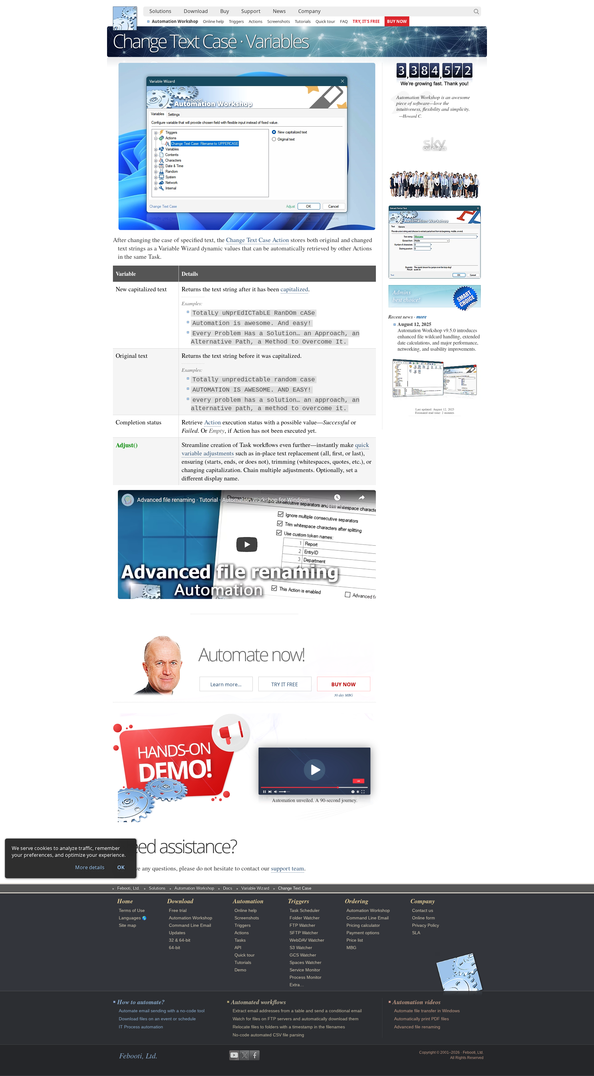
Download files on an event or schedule (157, 1018)
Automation (248, 900)
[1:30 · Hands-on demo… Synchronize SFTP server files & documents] (314, 771)
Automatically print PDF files (421, 1018)
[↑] (246, 84)
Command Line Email (190, 925)
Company (309, 11)
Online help (213, 21)
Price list (354, 940)
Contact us (422, 910)
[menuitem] (160, 11)
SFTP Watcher (304, 932)
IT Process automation (141, 1026)
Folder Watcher (305, 917)
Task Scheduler (305, 910)
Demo (240, 969)
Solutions (160, 11)
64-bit (174, 947)
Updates (177, 932)
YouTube (234, 1055)
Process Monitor (305, 977)
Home (125, 900)
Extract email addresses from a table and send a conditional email (297, 1010)
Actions (255, 21)
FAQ (344, 21)
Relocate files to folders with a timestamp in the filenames (289, 1026)
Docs (227, 888)
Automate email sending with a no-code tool (161, 1010)
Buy (224, 11)
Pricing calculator (363, 925)
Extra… (297, 984)
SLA (416, 932)
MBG (351, 947)
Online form (423, 917)
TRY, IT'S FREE (366, 21)
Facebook (255, 1055)
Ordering (356, 900)
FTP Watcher (302, 925)
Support (250, 11)
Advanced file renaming (417, 1026)
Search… (476, 11)
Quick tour (325, 21)
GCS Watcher (303, 954)
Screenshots (278, 21)
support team (287, 868)
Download (196, 11)
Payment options (362, 932)
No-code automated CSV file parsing (268, 1034)
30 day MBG (343, 694)
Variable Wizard (255, 888)
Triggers (236, 21)
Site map (127, 925)
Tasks (240, 940)
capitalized (294, 289)
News (279, 11)
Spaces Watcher (305, 962)
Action (212, 422)
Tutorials (303, 21)
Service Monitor (305, 969)
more (421, 316)
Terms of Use (132, 910)
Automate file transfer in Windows (427, 1010)
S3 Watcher (301, 947)
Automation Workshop (175, 21)
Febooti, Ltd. (124, 18)
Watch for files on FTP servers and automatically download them (296, 1018)
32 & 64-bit (179, 940)
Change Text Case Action (257, 240)
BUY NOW (397, 21)
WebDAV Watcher (307, 940)
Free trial (178, 910)
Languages (130, 917)
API (238, 947)
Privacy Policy (425, 925)
